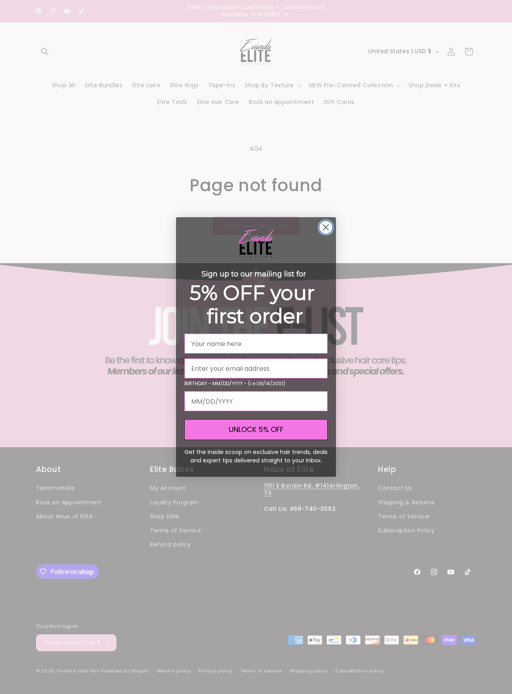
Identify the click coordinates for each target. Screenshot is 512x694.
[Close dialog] (326, 227)
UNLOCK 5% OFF (256, 429)
